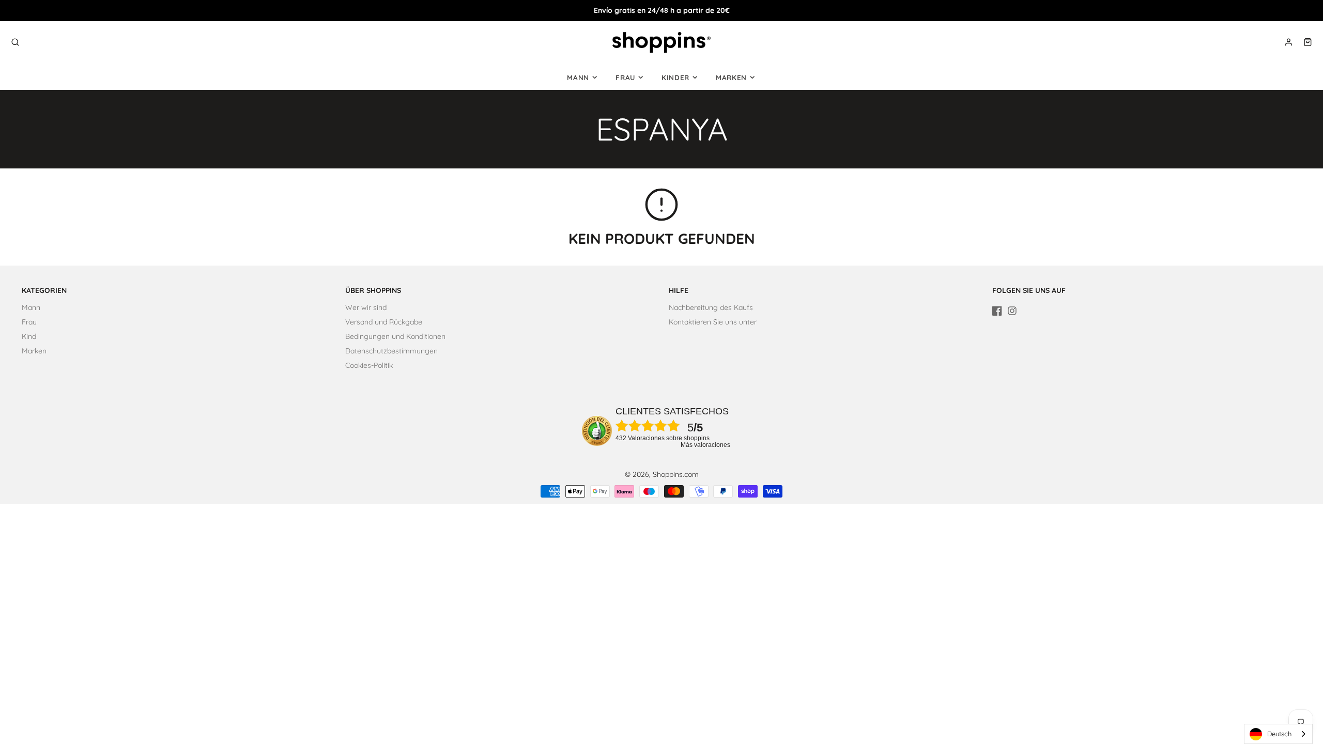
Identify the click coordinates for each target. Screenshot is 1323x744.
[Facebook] (997, 311)
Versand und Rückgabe (383, 322)
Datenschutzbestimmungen (391, 350)
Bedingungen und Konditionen (395, 336)
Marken (731, 77)
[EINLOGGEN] (1288, 42)
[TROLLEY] (1307, 42)
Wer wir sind (366, 307)
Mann (578, 77)
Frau (625, 77)
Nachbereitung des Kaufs (711, 307)
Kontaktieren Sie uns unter (713, 322)
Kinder (675, 77)
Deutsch (1279, 734)
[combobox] (1278, 734)
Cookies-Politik (369, 365)
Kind (29, 336)
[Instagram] (1012, 311)
